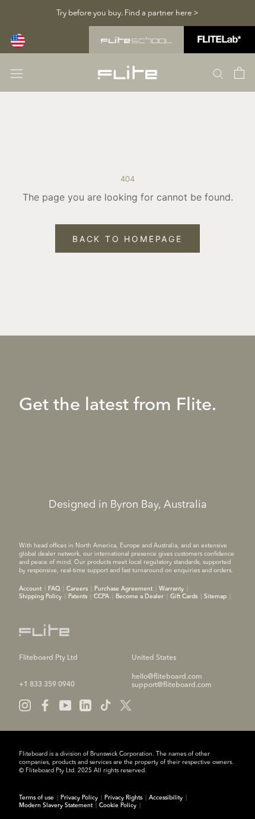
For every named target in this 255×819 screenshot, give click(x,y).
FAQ (54, 589)
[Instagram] (25, 705)
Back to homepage (127, 239)
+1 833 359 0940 (47, 684)
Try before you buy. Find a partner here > (127, 13)
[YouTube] (65, 705)
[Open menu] (17, 72)
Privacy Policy (79, 798)
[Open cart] (239, 73)
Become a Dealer (140, 596)
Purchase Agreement (123, 589)
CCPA (101, 596)
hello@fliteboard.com (167, 677)
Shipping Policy (40, 596)
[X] (126, 705)
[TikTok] (105, 705)
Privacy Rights (123, 798)
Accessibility (166, 798)
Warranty (171, 589)
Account (30, 589)
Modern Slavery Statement (56, 805)
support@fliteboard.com (172, 685)
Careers (77, 589)
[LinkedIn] (85, 705)
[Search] (218, 72)
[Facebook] (45, 705)
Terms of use (36, 798)
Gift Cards (183, 596)
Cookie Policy (117, 805)
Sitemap (215, 596)
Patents (77, 596)
